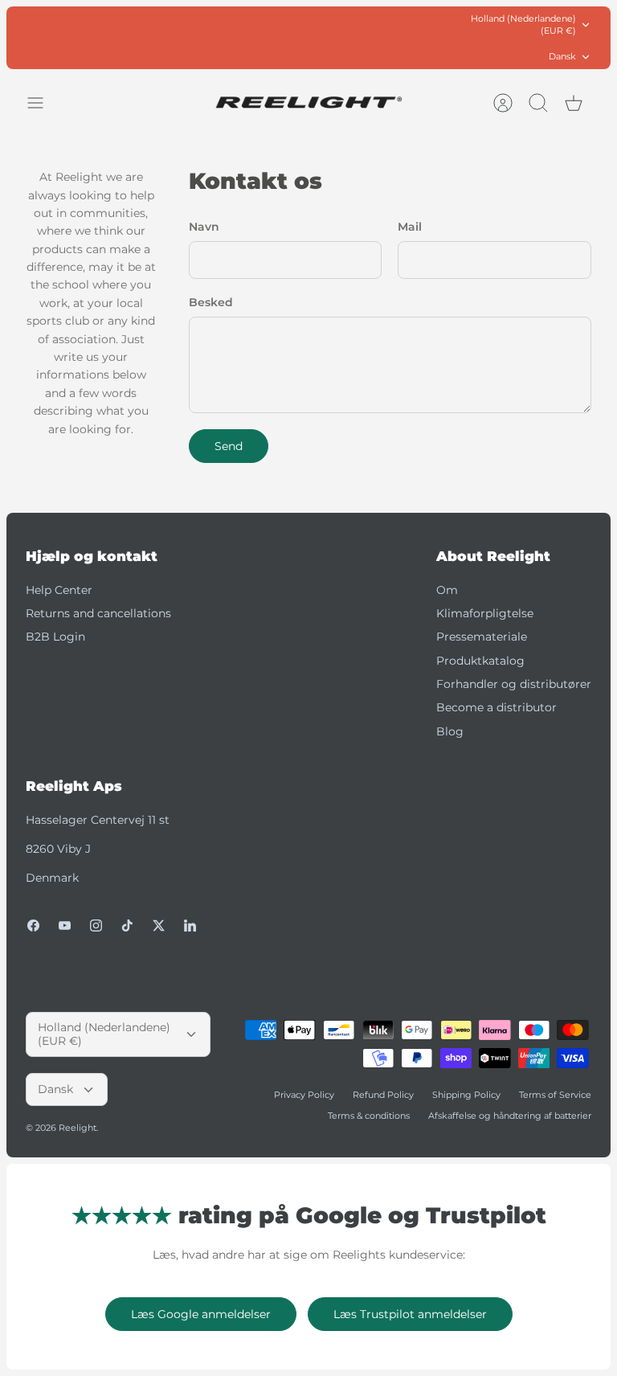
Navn (204, 226)
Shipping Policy (466, 1094)
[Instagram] (96, 925)
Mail (410, 226)
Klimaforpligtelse (484, 613)
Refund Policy (383, 1094)
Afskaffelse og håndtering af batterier (509, 1115)
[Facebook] (33, 925)
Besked (211, 302)
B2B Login (55, 636)
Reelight (77, 1127)
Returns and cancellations (98, 613)
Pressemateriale (481, 636)
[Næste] (438, 38)
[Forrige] (179, 38)
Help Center (59, 590)
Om (447, 590)
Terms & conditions (369, 1115)
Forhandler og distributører (513, 684)
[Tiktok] (127, 925)
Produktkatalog (480, 660)
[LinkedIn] (190, 925)
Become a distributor (496, 707)
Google (373, 39)
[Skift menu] (43, 103)
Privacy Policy (304, 1094)
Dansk (562, 56)
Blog (450, 731)
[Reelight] (309, 102)
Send (229, 446)
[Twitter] (158, 925)
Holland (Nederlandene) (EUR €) (523, 24)
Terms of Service (555, 1094)
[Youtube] (64, 925)
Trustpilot (317, 39)
